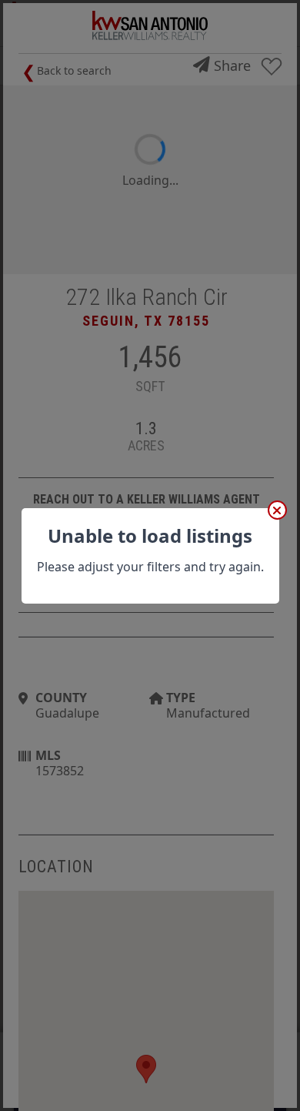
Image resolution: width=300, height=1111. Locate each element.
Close (277, 510)
